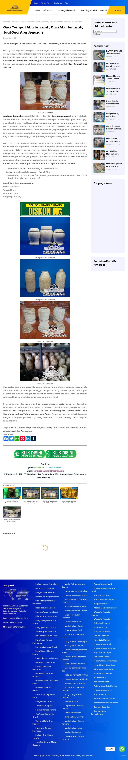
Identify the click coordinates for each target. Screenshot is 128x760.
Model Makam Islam (73, 728)
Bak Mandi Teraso (102, 623)
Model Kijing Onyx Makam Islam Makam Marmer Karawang (114, 165)
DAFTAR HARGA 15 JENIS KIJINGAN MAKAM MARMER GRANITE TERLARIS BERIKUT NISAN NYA (114, 52)
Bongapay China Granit (45, 627)
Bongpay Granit (101, 603)
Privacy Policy (46, 3)
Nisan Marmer (100, 677)
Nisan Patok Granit (72, 712)
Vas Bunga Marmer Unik (45, 631)
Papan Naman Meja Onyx (46, 658)
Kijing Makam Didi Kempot (75, 641)
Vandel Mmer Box (101, 636)
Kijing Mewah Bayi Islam (74, 663)
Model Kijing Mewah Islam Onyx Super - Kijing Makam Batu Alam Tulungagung (112, 152)
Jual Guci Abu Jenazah (22, 431)
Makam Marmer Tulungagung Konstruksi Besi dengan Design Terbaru (113, 90)
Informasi (48, 10)
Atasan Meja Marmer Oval (105, 608)
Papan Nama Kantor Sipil (105, 648)
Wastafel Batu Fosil (73, 630)
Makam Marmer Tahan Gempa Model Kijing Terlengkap (113, 77)
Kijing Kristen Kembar (44, 701)
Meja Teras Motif (101, 682)
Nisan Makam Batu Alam (105, 665)
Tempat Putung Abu (44, 705)
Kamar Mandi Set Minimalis (106, 702)
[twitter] (113, 3)
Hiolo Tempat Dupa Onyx (46, 636)
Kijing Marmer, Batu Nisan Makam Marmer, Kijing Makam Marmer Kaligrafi (113, 115)
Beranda (6, 22)
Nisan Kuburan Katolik (44, 588)
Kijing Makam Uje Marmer (46, 616)
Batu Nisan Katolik (102, 656)
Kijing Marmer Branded (45, 592)
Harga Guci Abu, (33, 427)
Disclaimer (58, 3)
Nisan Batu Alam (72, 701)
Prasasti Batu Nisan (102, 631)
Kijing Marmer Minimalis (104, 669)
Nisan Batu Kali (100, 627)
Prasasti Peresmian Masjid (76, 679)
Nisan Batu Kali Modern (45, 608)
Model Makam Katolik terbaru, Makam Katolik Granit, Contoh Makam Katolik (113, 65)
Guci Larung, (46, 427)
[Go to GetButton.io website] (122, 755)
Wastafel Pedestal (102, 619)
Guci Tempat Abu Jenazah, (65, 427)
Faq (66, 3)
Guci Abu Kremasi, (17, 427)
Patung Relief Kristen (73, 645)
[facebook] (103, 3)
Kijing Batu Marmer (102, 640)
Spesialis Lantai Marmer (75, 683)
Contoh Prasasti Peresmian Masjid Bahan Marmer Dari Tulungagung (114, 127)
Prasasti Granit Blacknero (75, 595)
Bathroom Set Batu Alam (75, 606)
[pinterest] (98, 3)
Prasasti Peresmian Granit (46, 612)
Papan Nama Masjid (103, 584)
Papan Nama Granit (103, 644)
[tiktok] (123, 3)
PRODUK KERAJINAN (19, 22)
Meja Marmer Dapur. (103, 652)
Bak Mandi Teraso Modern (76, 610)
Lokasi (103, 10)
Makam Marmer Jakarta (104, 599)
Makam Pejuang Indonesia (47, 596)
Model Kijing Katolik (72, 622)
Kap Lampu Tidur (101, 694)
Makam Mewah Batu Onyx (46, 584)
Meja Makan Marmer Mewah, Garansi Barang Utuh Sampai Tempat (113, 140)
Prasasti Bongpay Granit (46, 647)
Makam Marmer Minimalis (105, 661)
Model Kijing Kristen (72, 732)
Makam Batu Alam (102, 595)
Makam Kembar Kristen (104, 698)
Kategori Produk (67, 10)
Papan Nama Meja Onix (104, 690)
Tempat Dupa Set (102, 707)
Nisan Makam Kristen (103, 673)
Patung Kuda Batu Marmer (105, 686)
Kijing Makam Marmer (74, 717)
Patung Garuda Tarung (45, 710)
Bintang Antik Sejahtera (63, 755)
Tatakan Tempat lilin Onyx (76, 675)
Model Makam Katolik (73, 626)
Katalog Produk (89, 10)
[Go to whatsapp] (122, 749)
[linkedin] (108, 3)
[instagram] (118, 3)
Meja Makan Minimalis (45, 662)
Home (36, 3)
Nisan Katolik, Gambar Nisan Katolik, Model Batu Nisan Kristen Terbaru (113, 102)
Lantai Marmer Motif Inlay (75, 591)
